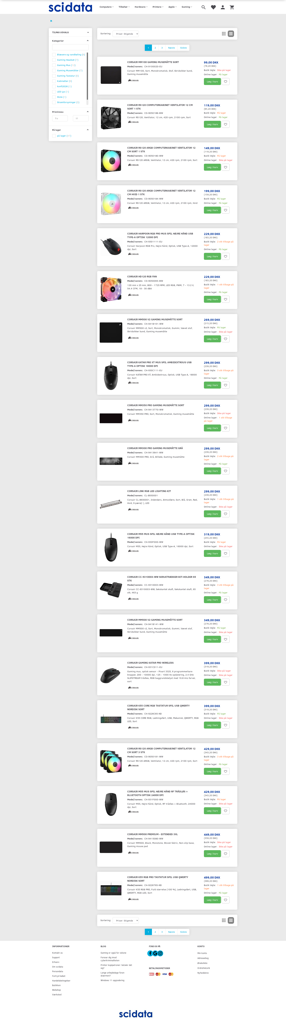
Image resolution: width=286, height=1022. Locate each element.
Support (56, 957)
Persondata (57, 971)
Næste (171, 47)
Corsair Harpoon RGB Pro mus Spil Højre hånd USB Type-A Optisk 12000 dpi (160, 235)
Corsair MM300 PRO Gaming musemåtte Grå (155, 448)
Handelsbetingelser (61, 980)
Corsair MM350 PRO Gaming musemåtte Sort (155, 405)
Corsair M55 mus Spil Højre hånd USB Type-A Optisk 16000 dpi (160, 535)
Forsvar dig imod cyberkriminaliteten (110, 959)
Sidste (183, 47)
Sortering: (105, 33)
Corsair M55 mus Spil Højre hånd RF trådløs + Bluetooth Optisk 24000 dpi (157, 793)
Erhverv (55, 962)
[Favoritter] (213, 7)
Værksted (56, 994)
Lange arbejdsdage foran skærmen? (112, 974)
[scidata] (70, 7)
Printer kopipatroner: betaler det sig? (116, 966)
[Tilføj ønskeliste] (226, 81)
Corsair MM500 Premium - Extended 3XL (152, 834)
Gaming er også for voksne (113, 952)
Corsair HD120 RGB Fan (142, 276)
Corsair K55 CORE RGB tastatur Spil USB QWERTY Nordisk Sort (158, 707)
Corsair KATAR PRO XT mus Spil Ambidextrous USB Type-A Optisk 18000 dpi (159, 364)
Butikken (56, 985)
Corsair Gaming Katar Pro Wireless (150, 662)
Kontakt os (57, 952)
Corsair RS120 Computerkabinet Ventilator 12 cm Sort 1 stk (160, 106)
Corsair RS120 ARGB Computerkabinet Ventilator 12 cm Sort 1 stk (161, 149)
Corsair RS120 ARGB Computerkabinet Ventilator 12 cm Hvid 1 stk (161, 192)
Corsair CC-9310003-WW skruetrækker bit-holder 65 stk (161, 578)
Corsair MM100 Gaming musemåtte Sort (153, 62)
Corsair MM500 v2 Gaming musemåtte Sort (155, 319)
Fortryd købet (58, 975)
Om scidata (57, 966)
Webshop (56, 989)
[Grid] (224, 33)
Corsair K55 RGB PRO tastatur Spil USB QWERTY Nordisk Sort (157, 878)
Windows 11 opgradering (112, 980)
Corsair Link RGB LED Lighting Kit (149, 491)
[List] (231, 33)
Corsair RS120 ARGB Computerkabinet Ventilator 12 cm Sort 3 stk (161, 750)
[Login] (222, 7)
